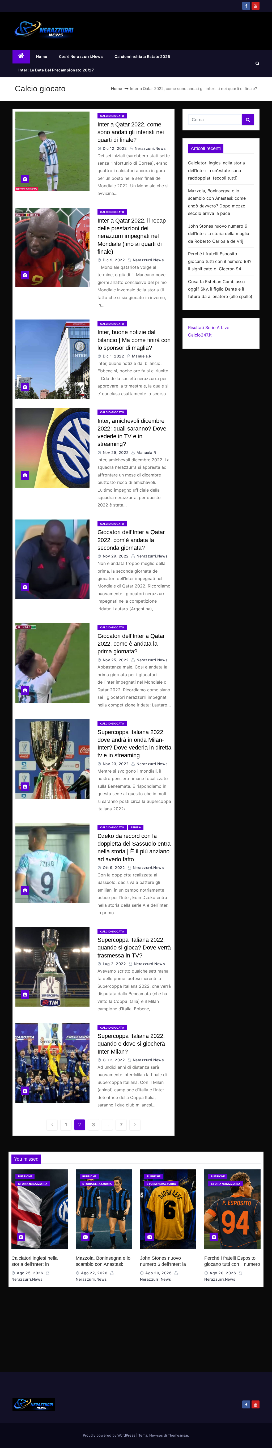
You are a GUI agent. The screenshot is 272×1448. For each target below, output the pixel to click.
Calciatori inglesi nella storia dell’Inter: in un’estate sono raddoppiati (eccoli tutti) (216, 170)
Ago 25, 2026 (30, 1273)
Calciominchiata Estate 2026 (142, 56)
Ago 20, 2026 (158, 1273)
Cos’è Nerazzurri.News (81, 56)
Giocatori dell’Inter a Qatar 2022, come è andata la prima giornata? (131, 644)
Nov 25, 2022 (116, 660)
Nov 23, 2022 (116, 763)
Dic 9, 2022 (114, 260)
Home (41, 56)
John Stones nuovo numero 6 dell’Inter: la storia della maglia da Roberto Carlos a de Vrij (218, 233)
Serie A (136, 827)
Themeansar (178, 1435)
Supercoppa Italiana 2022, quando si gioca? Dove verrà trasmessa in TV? (134, 947)
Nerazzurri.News (150, 148)
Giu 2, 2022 (114, 1060)
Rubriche (25, 1176)
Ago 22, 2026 (94, 1273)
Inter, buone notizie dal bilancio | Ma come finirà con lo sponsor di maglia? (134, 340)
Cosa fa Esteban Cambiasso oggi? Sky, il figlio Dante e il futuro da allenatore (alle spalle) (220, 289)
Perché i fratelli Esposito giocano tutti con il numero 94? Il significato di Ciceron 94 (219, 261)
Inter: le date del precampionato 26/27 (56, 70)
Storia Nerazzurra (32, 1183)
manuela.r (141, 356)
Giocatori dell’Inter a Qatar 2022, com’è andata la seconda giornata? (131, 540)
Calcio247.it (200, 335)
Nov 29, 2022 (116, 452)
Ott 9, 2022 (114, 867)
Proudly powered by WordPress (109, 1435)
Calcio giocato (112, 115)
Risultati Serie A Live (208, 327)
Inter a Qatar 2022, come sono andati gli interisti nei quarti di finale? (130, 132)
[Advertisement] (136, 1332)
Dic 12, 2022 (115, 148)
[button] (258, 63)
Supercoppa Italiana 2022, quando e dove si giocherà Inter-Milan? (131, 1044)
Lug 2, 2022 (114, 963)
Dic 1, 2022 (113, 356)
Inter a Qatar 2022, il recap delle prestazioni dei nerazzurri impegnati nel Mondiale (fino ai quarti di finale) (131, 236)
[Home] (21, 56)
